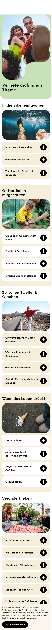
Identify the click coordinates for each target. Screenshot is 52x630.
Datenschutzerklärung (26, 618)
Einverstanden (17, 624)
